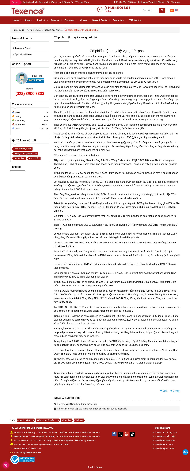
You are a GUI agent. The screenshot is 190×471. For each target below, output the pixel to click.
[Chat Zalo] (185, 452)
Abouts (28, 20)
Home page (18, 30)
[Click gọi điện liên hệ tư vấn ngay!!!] (5, 465)
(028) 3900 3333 (29, 93)
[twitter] (120, 434)
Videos (83, 20)
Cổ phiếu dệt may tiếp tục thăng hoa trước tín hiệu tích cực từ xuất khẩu (92, 408)
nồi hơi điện (19, 158)
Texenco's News (23, 48)
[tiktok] (132, 434)
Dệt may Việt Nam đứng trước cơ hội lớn (77, 404)
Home (16, 20)
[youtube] (126, 434)
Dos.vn (99, 467)
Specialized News (53, 30)
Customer (69, 20)
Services (55, 20)
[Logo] (28, 10)
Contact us (118, 20)
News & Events (99, 20)
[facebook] (114, 434)
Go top (176, 390)
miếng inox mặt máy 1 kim (26, 153)
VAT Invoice (135, 20)
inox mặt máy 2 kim (23, 149)
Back (164, 390)
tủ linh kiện (34, 158)
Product (41, 20)
